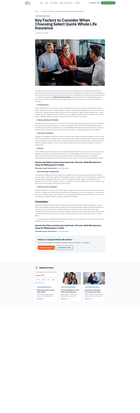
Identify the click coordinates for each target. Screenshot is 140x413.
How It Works (53, 3)
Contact (77, 3)
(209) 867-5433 (95, 3)
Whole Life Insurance (65, 3)
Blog (41, 3)
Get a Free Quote (109, 3)
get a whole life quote (62, 168)
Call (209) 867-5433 (64, 248)
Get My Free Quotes (46, 248)
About (46, 3)
